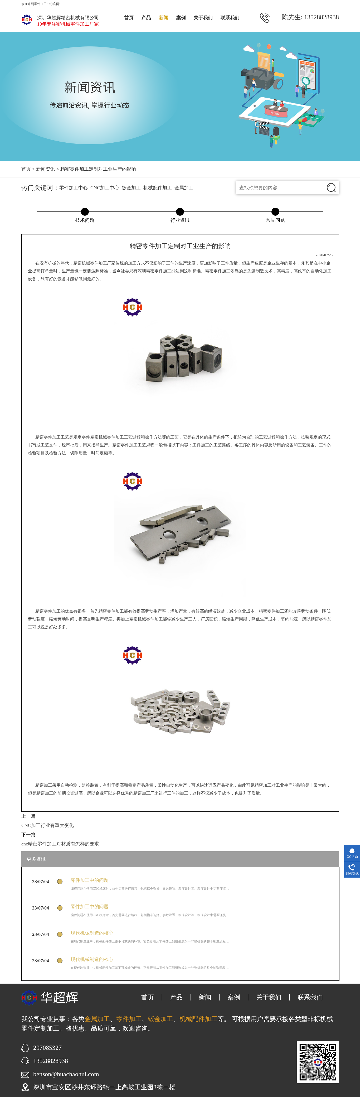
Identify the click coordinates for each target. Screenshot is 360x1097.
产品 (146, 17)
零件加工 (98, 263)
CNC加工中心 (104, 187)
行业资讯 (180, 220)
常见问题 (275, 220)
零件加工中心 (73, 187)
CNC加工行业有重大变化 (47, 825)
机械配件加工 (157, 187)
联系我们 (230, 17)
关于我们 (203, 17)
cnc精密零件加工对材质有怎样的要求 (60, 843)
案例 (181, 17)
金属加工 (183, 187)
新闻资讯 (45, 169)
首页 (129, 17)
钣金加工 (131, 187)
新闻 (163, 17)
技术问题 (84, 220)
